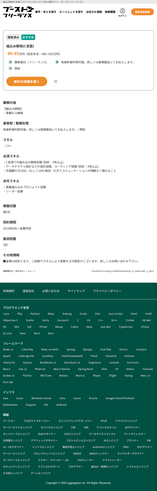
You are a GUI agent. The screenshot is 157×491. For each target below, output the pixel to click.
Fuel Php (105, 349)
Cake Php (27, 349)
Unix (62, 398)
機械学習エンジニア (73, 447)
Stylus (145, 326)
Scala (83, 313)
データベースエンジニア (16, 460)
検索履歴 (110, 12)
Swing (128, 375)
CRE (73, 427)
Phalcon (40, 369)
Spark (6, 356)
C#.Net (130, 320)
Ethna (130, 369)
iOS (46, 404)
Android (61, 404)
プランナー (133, 440)
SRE (86, 427)
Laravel (114, 362)
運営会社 (28, 291)
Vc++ (114, 320)
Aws (5, 398)
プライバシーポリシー (107, 291)
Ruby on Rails (49, 349)
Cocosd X (63, 320)
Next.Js (145, 375)
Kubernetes (10, 404)
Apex (89, 326)
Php (19, 313)
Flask (94, 356)
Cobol (74, 326)
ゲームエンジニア (40, 473)
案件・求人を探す (45, 12)
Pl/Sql (43, 326)
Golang (67, 313)
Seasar (27, 362)
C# (88, 320)
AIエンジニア (111, 440)
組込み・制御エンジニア (104, 466)
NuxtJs (80, 375)
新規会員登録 (142, 11)
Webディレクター (99, 453)
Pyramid (111, 356)
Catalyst (141, 349)
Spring (71, 349)
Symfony (47, 356)
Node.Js (8, 349)
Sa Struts (133, 362)
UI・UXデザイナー (13, 447)
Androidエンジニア (104, 447)
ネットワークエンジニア (16, 433)
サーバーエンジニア (14, 453)
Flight (113, 375)
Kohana (129, 356)
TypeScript (126, 326)
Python (35, 313)
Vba (16, 326)
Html (134, 313)
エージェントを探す (71, 12)
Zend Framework (72, 356)
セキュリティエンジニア (16, 466)
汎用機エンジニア (13, 440)
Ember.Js (9, 375)
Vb (4, 326)
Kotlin (30, 320)
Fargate (31, 404)
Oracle (93, 398)
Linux (19, 398)
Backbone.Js (48, 362)
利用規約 (9, 291)
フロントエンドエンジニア (80, 440)
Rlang (59, 326)
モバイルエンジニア (52, 427)
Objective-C (10, 320)
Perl (97, 313)
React (6, 369)
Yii (116, 369)
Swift (148, 313)
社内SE (77, 453)
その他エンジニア (13, 473)
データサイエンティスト (102, 433)
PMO (126, 447)
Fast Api (8, 382)
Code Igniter (26, 356)
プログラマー (75, 466)
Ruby (51, 313)
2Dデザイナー (144, 447)
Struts (123, 349)
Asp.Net (106, 326)
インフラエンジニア (43, 447)
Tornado (147, 369)
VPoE (104, 420)
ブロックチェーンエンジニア (49, 453)
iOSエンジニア (72, 433)
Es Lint (7, 333)
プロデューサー (85, 460)
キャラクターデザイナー (130, 453)
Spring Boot (85, 369)
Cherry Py (9, 362)
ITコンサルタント (107, 427)
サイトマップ (76, 291)
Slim (104, 369)
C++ (100, 320)
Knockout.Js (72, 362)
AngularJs (95, 362)
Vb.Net (146, 320)
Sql (29, 326)
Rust (37, 333)
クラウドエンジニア (126, 420)
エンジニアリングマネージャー (75, 420)
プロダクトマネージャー (37, 420)
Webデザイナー (47, 433)
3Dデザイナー (132, 427)
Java (6, 313)
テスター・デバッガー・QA (53, 460)
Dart (51, 333)
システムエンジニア (137, 466)
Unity (45, 320)
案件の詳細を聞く (27, 81)
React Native (62, 369)
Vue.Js (23, 369)
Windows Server (41, 398)
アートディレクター (135, 433)
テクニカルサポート (49, 466)
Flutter (27, 375)
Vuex (23, 333)
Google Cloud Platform (119, 398)
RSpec (97, 375)
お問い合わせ (50, 291)
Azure (77, 398)
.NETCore (45, 375)
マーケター (9, 420)
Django (87, 349)
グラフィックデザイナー (44, 440)
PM (149, 440)
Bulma (63, 375)
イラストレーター (112, 460)
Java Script (115, 313)
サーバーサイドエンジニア (18, 427)
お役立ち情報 (94, 12)
